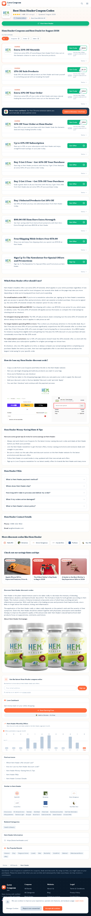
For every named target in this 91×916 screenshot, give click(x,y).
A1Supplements (8, 814)
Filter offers (7, 35)
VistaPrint (56, 853)
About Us (50, 889)
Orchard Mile (67, 814)
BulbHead (37, 812)
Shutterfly (47, 853)
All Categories (30, 893)
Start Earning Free (47, 710)
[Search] (82, 4)
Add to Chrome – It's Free (74, 112)
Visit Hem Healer (46, 23)
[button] (5, 38)
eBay (6, 856)
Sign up (82, 688)
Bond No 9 (36, 814)
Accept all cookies (52, 908)
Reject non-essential (31, 908)
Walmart (65, 853)
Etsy (13, 853)
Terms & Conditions (77, 889)
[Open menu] (87, 4)
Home (5, 865)
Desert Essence (57, 814)
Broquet (28, 814)
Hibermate (45, 812)
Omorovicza (7, 812)
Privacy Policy (75, 893)
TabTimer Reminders (71, 812)
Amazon (7, 853)
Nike (39, 853)
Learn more (79, 901)
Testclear (29, 812)
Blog (48, 893)
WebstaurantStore (77, 853)
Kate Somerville (46, 814)
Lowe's (33, 853)
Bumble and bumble (56, 812)
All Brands (13, 865)
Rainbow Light (19, 814)
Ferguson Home (23, 853)
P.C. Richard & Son (19, 812)
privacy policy (26, 692)
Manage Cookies (12, 908)
